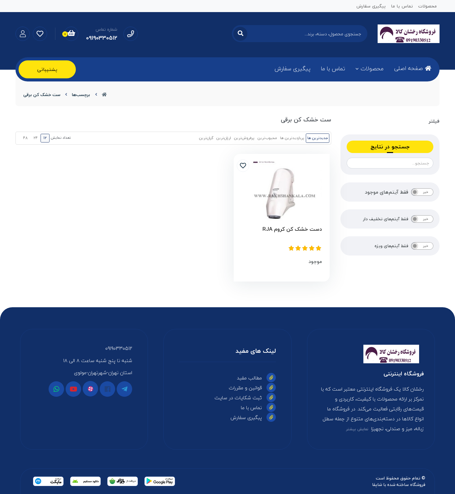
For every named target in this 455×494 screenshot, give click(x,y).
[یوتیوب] (73, 389)
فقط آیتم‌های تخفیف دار (385, 219)
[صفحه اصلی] (104, 94)
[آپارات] (90, 388)
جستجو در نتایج (390, 146)
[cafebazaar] (122, 481)
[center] (240, 34)
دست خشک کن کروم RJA (292, 229)
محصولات (372, 68)
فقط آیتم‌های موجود (386, 192)
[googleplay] (159, 481)
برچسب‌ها (81, 94)
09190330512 (118, 348)
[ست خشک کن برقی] (371, 354)
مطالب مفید (249, 378)
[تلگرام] (124, 389)
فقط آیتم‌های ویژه (391, 246)
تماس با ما (333, 68)
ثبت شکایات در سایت (238, 397)
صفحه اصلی (408, 68)
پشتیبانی (47, 69)
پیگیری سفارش (292, 68)
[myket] (48, 481)
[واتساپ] (56, 389)
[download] (85, 481)
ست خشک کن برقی (41, 94)
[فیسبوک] (107, 389)
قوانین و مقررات (245, 387)
